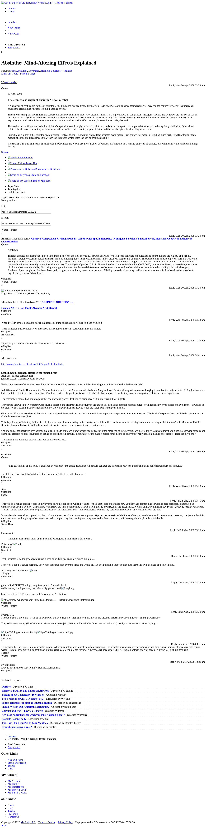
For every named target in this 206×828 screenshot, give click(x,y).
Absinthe (67, 70)
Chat (10, 768)
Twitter (11, 811)
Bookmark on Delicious (47, 169)
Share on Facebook (40, 175)
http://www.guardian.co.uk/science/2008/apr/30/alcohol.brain (32, 364)
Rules (11, 805)
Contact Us (13, 816)
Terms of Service (46, 822)
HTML (5, 217)
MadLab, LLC (28, 822)
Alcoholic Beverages (50, 70)
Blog (10, 808)
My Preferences (16, 786)
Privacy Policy (65, 822)
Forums (11, 8)
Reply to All (14, 47)
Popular (12, 22)
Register (59, 2)
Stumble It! (27, 157)
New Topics (14, 27)
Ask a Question (15, 759)
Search (69, 2)
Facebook (13, 814)
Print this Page (27, 73)
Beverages (33, 70)
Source (4, 152)
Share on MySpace (40, 180)
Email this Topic (9, 73)
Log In (48, 2)
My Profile (13, 784)
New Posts (13, 33)
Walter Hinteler (9, 82)
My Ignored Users (17, 789)
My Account (14, 781)
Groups (11, 11)
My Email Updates (17, 792)
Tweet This (31, 163)
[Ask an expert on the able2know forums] (23, 2)
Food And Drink (18, 70)
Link (3, 206)
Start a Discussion (17, 762)
